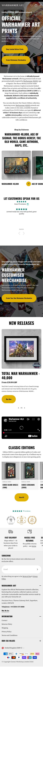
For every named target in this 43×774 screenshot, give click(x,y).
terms (34, 546)
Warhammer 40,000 (30, 81)
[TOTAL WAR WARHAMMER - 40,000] (21, 349)
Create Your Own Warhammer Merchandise (19, 298)
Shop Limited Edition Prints (14, 49)
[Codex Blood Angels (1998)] (11, 471)
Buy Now (8, 399)
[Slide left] (18, 408)
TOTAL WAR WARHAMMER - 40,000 (21, 375)
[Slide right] (24, 408)
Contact (4, 620)
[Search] (31, 5)
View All (21, 497)
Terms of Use (27, 576)
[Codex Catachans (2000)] (30, 471)
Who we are (5, 610)
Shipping (5, 628)
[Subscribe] (37, 569)
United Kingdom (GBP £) (13, 648)
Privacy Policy (6, 632)
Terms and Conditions (9, 635)
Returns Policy (7, 624)
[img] (21, 201)
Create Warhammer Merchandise (16, 60)
